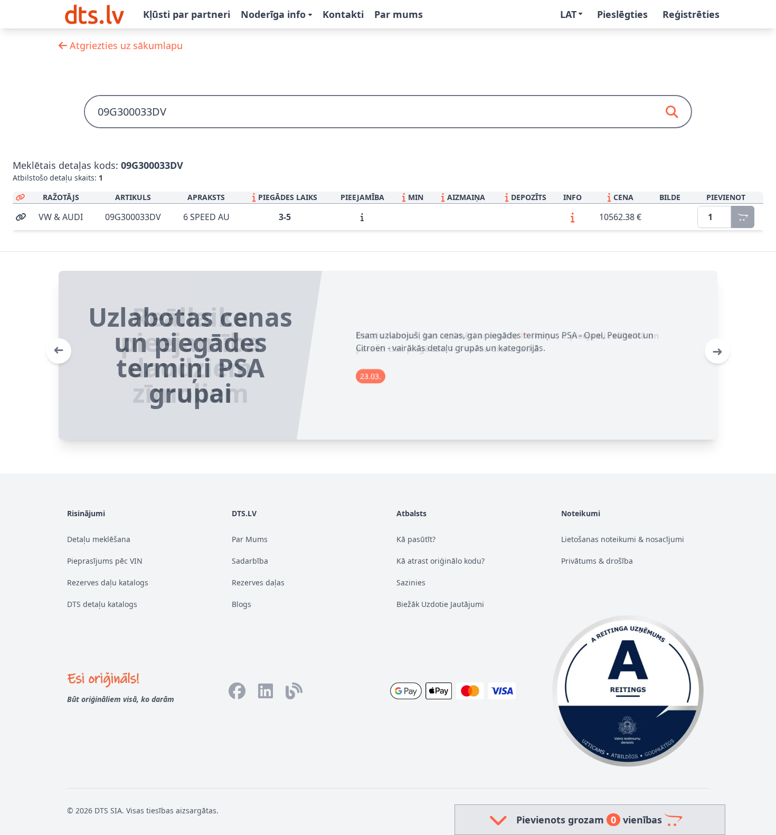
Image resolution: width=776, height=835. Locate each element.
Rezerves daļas (258, 582)
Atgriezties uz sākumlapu (125, 45)
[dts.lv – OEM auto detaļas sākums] (94, 14)
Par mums (398, 14)
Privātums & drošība (597, 561)
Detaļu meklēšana (98, 539)
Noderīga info (274, 14)
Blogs (241, 604)
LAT (568, 14)
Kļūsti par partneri (186, 14)
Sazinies (410, 582)
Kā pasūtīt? (416, 539)
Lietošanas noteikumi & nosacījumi (622, 539)
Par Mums (250, 539)
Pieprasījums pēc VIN (105, 561)
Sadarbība (250, 561)
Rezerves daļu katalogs (107, 582)
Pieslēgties (622, 14)
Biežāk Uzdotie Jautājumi (440, 604)
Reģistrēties (691, 14)
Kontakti (343, 14)
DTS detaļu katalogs (102, 604)
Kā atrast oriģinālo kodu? (440, 561)
